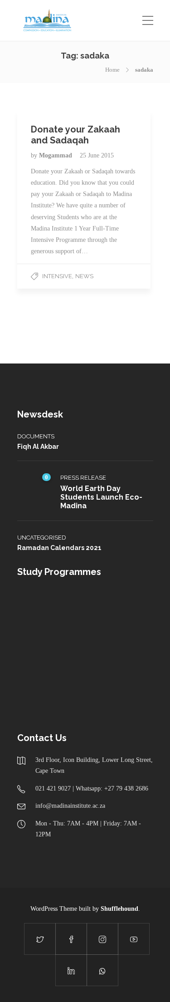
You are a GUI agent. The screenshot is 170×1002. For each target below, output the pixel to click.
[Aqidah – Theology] (36, 698)
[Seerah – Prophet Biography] (82, 608)
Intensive (57, 276)
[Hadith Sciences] (36, 653)
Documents (35, 436)
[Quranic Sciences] (82, 698)
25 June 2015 (97, 155)
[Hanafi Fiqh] (127, 608)
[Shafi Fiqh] (82, 653)
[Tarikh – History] (36, 608)
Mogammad (56, 155)
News (84, 276)
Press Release (83, 477)
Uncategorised (41, 537)
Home (112, 69)
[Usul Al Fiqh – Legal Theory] (127, 653)
